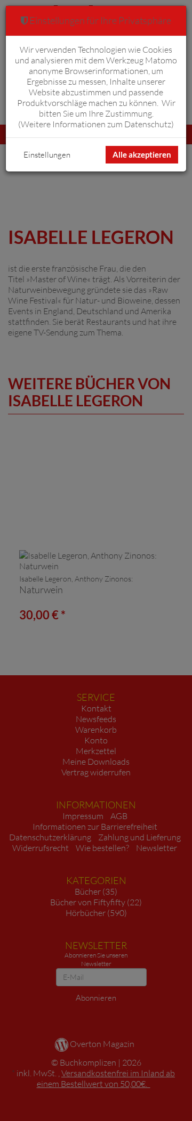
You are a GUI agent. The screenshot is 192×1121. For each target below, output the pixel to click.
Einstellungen (46, 155)
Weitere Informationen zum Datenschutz (96, 124)
